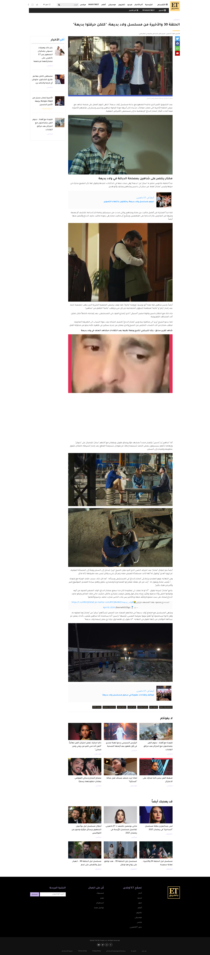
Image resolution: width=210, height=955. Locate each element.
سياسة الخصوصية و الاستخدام (116, 951)
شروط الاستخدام (67, 951)
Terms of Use (82, 951)
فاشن (139, 923)
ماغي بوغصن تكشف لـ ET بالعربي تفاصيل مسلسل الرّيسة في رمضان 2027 (121, 829)
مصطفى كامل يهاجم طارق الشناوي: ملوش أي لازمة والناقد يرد (42, 79)
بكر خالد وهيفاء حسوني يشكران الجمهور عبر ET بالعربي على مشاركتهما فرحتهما (43, 55)
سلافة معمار (122, 707)
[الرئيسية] (174, 6)
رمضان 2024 (97, 707)
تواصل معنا (99, 908)
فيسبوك (100, 893)
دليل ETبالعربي (136, 927)
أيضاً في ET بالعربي (145, 198)
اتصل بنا (133, 951)
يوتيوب (99, 944)
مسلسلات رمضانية (109, 707)
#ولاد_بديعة (127, 602)
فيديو (129, 5)
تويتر (102, 898)
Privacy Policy (96, 951)
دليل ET (45, 4)
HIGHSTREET (93, 5)
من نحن (144, 951)
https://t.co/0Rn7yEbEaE (83, 602)
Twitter (37, 5)
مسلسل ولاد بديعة (166, 707)
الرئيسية (149, 5)
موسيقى (112, 5)
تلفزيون (121, 5)
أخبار (140, 893)
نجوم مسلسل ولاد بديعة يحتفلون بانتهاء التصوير (129, 202)
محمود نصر (153, 707)
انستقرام (100, 903)
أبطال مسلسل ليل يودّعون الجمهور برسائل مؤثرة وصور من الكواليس (86, 829)
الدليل (161, 10)
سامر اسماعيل (142, 707)
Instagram (32, 5)
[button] (177, 38)
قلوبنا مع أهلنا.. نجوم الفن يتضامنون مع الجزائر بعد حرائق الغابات (158, 746)
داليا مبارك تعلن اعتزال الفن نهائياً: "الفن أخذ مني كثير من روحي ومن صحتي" (85, 746)
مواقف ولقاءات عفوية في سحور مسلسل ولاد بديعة (128, 695)
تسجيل (35, 894)
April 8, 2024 (109, 608)
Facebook (28, 5)
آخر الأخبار (139, 5)
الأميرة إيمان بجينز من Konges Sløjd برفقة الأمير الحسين (42, 101)
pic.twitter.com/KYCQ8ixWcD (108, 602)
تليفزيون (176, 20)
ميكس (83, 5)
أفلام (103, 5)
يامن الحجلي (131, 707)
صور (140, 903)
